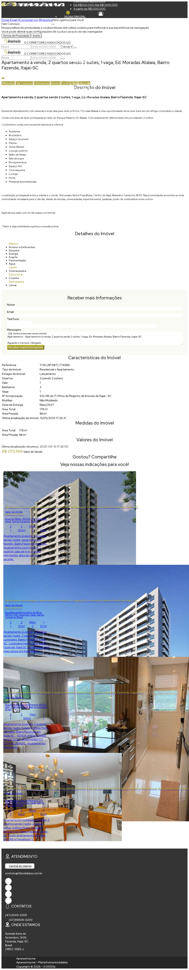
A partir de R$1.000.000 (89, 9)
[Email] (8, 894)
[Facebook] (8, 881)
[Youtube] (8, 887)
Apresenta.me (26, 958)
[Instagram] (8, 900)
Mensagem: (14, 330)
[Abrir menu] (52, 23)
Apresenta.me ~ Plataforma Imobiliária (42, 962)
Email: (10, 312)
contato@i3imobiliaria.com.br (23, 873)
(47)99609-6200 (20, 920)
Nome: (11, 305)
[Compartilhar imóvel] (2, 78)
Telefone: (13, 319)
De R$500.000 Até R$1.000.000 (95, 5)
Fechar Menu (68, 13)
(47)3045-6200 (16, 915)
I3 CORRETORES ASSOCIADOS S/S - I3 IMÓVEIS (32, 4)
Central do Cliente (20, 866)
